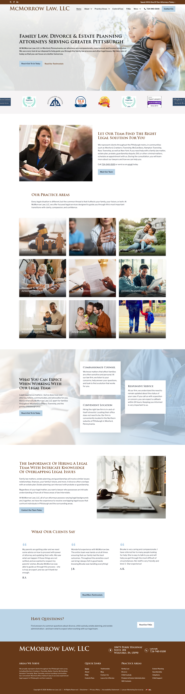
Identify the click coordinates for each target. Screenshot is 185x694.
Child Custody (126, 675)
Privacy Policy (95, 690)
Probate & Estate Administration (133, 678)
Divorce (124, 672)
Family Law (125, 669)
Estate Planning (158, 669)
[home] (54, 650)
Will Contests (126, 681)
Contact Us (105, 675)
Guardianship (157, 672)
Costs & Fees (117, 9)
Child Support (157, 678)
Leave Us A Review (107, 678)
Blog (102, 672)
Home (78, 9)
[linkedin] (18, 2)
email (130, 164)
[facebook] (14, 2)
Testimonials (105, 669)
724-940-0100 (153, 9)
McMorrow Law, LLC (54, 690)
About (86, 9)
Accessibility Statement (110, 690)
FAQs (128, 9)
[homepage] (39, 9)
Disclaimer (84, 690)
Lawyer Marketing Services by (132, 690)
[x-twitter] (11, 2)
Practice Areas (101, 9)
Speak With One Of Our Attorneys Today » (157, 2)
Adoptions (156, 675)
